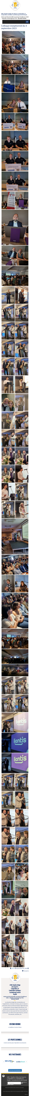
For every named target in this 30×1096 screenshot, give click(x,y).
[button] (3, 1061)
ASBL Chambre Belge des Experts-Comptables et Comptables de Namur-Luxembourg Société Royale (14, 14)
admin (13, 968)
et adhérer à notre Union (15, 1027)
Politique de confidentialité (10, 1087)
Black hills (13, 1091)
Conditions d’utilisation (19, 1087)
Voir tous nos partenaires (15, 1070)
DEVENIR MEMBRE (15, 1024)
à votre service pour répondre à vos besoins (15, 1043)
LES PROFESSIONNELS (15, 1040)
